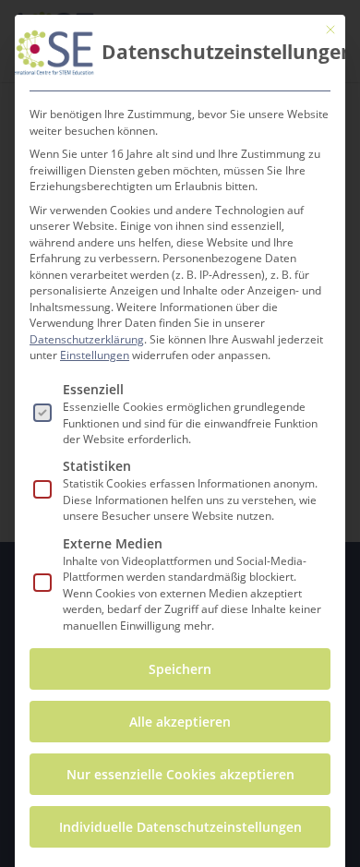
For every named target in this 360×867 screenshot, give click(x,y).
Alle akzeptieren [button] (180, 721)
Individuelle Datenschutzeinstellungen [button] (180, 827)
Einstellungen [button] (94, 355)
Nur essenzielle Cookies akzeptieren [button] (180, 774)
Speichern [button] (180, 669)
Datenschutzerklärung (87, 339)
